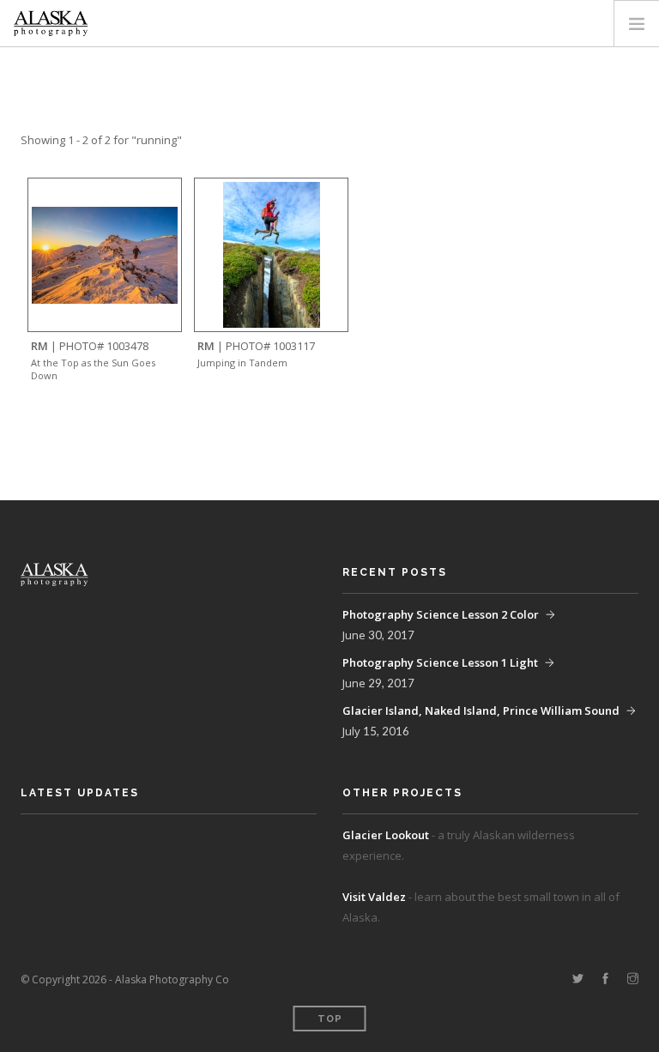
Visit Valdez (374, 896)
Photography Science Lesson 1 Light (440, 662)
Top (329, 1019)
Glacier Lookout (385, 835)
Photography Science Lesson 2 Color (440, 614)
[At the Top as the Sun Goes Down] (105, 253)
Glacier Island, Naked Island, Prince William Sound (481, 710)
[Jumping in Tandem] (271, 253)
